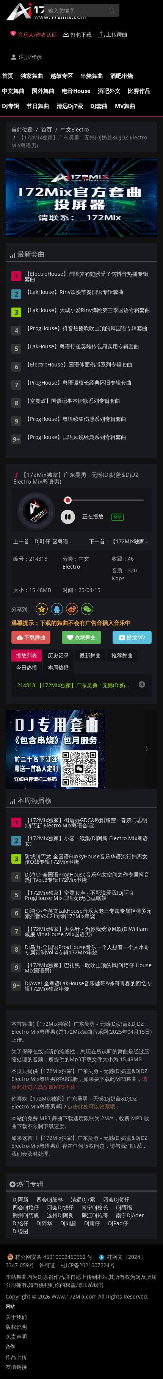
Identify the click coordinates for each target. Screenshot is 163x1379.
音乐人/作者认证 (36, 34)
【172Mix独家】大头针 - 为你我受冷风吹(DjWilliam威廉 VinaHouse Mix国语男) (86, 932)
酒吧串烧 (121, 75)
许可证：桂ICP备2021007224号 (77, 1265)
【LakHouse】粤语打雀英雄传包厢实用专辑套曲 (82, 347)
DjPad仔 (118, 1223)
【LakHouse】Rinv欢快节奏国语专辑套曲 (74, 292)
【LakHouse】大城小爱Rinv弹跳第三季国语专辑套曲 (87, 311)
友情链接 (16, 1366)
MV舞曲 (125, 106)
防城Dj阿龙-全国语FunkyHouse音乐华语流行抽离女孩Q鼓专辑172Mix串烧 (86, 859)
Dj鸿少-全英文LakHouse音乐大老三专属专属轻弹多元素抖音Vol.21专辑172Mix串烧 (88, 914)
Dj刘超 (68, 1223)
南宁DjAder (130, 1215)
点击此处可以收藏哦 (91, 1106)
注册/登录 (29, 56)
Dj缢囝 (20, 1231)
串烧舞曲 (91, 75)
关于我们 (16, 1316)
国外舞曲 (43, 90)
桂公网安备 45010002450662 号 (54, 1256)
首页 (7, 75)
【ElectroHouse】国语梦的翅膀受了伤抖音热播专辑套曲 (86, 277)
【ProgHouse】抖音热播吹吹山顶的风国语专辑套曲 (86, 329)
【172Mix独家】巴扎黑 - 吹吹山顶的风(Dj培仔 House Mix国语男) (88, 968)
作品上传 (16, 1356)
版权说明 (16, 1326)
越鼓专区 (61, 75)
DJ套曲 (99, 106)
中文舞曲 (13, 90)
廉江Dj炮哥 (95, 1215)
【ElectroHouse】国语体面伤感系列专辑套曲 (78, 365)
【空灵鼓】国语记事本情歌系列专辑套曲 (72, 401)
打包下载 (80, 34)
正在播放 (92, 516)
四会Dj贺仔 (116, 1199)
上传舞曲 (116, 34)
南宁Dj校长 (95, 1207)
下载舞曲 (34, 637)
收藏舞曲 (84, 637)
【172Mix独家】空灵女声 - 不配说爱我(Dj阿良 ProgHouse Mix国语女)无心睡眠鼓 (79, 895)
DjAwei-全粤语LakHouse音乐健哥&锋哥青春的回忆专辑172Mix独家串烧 (88, 986)
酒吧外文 (109, 90)
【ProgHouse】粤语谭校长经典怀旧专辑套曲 (78, 383)
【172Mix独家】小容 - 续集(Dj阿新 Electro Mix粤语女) (86, 841)
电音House (76, 90)
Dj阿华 (44, 1223)
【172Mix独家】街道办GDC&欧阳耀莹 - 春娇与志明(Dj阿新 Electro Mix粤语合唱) (86, 823)
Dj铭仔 (20, 1223)
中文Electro (75, 129)
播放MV (135, 637)
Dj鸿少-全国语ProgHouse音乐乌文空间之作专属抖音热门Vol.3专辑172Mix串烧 (87, 877)
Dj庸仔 (92, 1223)
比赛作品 (139, 90)
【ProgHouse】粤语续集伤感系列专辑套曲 (75, 419)
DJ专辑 (10, 106)
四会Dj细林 (49, 1199)
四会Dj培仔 (26, 1207)
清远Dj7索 (69, 106)
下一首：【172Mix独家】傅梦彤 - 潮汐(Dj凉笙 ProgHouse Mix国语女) (120, 541)
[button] (17, 749)
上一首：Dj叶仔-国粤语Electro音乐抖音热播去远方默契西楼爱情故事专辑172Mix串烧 (44, 541)
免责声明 (16, 1336)
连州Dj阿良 (60, 1215)
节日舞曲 (38, 106)
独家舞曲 (31, 75)
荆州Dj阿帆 (26, 1215)
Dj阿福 (124, 1207)
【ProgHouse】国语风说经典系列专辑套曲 (75, 437)
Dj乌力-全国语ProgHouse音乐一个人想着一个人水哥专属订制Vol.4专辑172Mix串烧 (87, 950)
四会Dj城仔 (60, 1207)
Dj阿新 (20, 1199)
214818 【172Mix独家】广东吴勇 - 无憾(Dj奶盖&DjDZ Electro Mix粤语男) (74, 685)
